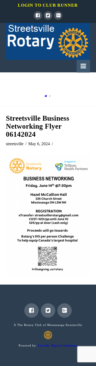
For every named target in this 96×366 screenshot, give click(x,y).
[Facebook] (38, 15)
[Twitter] (48, 15)
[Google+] (58, 15)
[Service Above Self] (48, 41)
